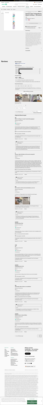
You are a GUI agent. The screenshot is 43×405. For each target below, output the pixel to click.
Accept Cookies (32, 403)
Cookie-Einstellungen (14, 365)
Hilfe (37, 2)
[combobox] (21, 4)
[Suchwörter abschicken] (27, 4)
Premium (14, 9)
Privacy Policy (24, 401)
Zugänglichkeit (40, 2)
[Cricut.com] (4, 4)
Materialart (8, 9)
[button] (35, 4)
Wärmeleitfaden (7, 2)
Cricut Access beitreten (37, 6)
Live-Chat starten (30, 360)
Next (41, 0)
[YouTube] (31, 363)
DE (35, 2)
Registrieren (28, 353)
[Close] (42, 401)
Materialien (4, 9)
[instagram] (27, 363)
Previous (1, 0)
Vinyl (11, 9)
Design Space (2, 2)
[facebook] (25, 363)
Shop (1, 9)
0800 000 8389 (31, 356)
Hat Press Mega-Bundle (22, 0)
